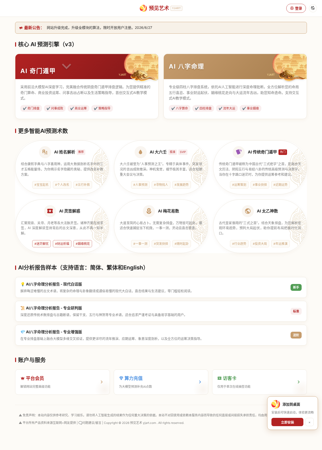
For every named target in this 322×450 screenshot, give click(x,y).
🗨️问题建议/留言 (89, 423)
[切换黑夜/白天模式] (313, 8)
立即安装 (287, 422)
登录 (298, 8)
